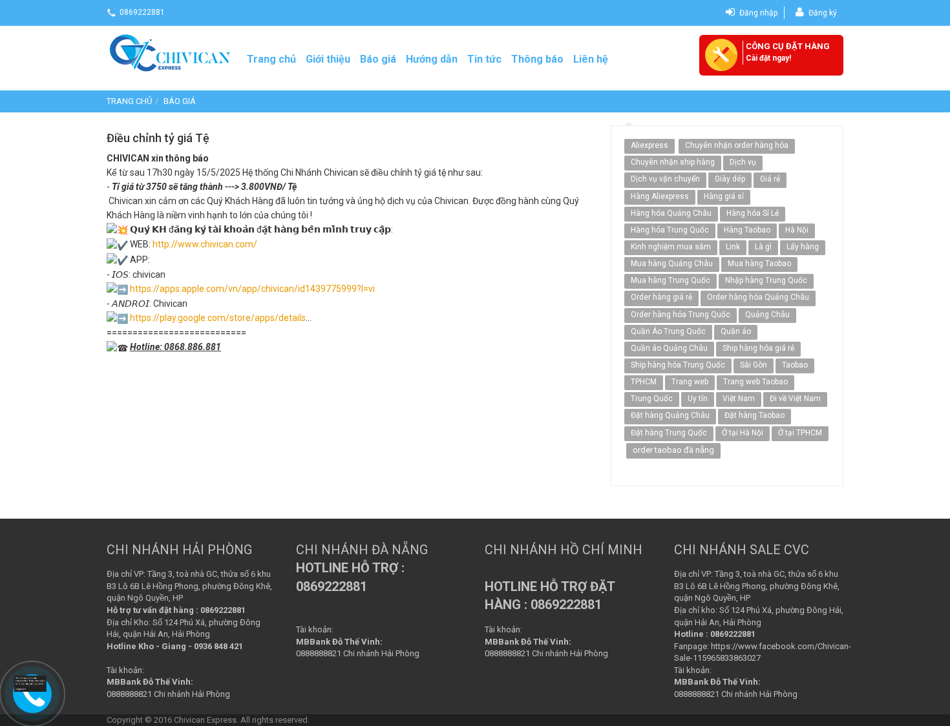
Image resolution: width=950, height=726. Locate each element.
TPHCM (644, 381)
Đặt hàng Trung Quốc (669, 432)
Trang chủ (271, 59)
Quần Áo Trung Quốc (668, 331)
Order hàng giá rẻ (661, 297)
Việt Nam (739, 398)
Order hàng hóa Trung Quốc (680, 314)
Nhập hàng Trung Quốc (766, 280)
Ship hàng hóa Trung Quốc (678, 364)
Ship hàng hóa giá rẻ (758, 348)
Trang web (689, 381)
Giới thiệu (328, 59)
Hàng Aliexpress (660, 196)
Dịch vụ (743, 162)
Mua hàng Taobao (759, 263)
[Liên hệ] (30, 683)
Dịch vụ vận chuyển (665, 178)
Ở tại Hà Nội (742, 432)
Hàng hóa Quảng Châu (671, 213)
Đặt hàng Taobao (754, 415)
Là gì (763, 246)
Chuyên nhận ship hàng (673, 162)
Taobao (795, 364)
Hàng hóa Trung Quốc (670, 229)
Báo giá (378, 59)
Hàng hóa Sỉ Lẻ (752, 213)
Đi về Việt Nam (795, 398)
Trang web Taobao (755, 381)
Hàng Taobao (747, 229)
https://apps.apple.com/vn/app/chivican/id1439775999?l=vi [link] (252, 289)
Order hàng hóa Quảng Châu (758, 297)
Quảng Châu (767, 314)
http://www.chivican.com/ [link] (205, 244)
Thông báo (537, 59)
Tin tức (484, 59)
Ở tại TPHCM (800, 432)
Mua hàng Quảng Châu (672, 263)
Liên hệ (590, 59)
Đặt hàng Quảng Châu (670, 415)
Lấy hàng (802, 246)
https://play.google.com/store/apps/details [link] (218, 318)
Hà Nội (796, 229)
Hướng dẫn (432, 59)
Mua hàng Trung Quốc (670, 280)
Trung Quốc (652, 398)
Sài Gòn (753, 364)
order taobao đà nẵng (673, 450)
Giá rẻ (770, 178)
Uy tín (698, 398)
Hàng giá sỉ (724, 196)
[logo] (171, 51)
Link (733, 246)
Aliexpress (649, 145)
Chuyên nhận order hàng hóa (736, 145)
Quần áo (736, 331)
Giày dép (730, 178)
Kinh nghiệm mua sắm (671, 246)
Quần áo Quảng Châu (669, 348)
